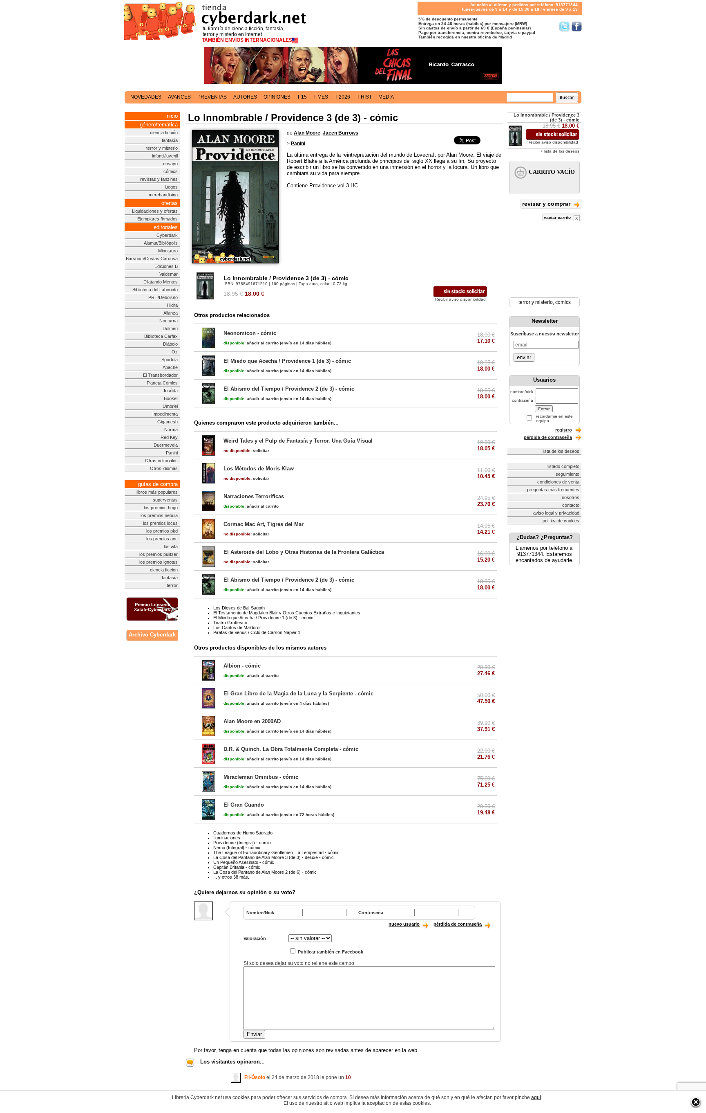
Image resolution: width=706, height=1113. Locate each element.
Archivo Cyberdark (152, 635)
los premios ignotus (158, 562)
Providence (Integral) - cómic (242, 842)
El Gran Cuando (243, 805)
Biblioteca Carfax (161, 336)
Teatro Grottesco (230, 622)
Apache (170, 367)
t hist (364, 97)
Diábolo (170, 344)
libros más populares (157, 492)
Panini (172, 452)
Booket (171, 398)
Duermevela (166, 445)
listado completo (563, 466)
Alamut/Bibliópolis (161, 243)
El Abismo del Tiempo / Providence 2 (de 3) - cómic (288, 389)
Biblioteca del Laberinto (155, 289)
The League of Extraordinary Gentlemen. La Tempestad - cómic (276, 852)
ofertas (169, 203)
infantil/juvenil (165, 155)
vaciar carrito (558, 217)
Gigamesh (167, 421)
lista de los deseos (561, 451)
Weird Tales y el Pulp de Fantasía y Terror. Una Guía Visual (298, 441)
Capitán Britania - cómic (236, 867)
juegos (171, 186)
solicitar (246, 450)
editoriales (166, 227)
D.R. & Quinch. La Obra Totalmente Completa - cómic (290, 749)
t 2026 (342, 97)
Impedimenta (165, 413)
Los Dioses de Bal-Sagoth (239, 607)
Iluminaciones (226, 837)
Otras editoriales (161, 460)
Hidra (172, 305)
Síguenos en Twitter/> (564, 26)
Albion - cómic (242, 666)
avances (179, 97)
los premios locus (160, 523)
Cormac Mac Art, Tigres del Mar (263, 524)
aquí (536, 1097)
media (386, 97)
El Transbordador (160, 375)
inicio (171, 116)
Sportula (169, 359)
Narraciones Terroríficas (253, 496)
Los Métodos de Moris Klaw (258, 468)
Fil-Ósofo (254, 1077)
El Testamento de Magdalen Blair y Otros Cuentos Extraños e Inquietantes (286, 612)
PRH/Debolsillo (163, 297)
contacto (570, 505)
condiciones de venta (558, 481)
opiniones (277, 97)
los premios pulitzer (158, 554)
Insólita (171, 390)
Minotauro (168, 250)
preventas (212, 97)
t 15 (302, 97)
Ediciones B (166, 266)
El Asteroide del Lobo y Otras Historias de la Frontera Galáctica (303, 552)
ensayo (170, 163)
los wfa (171, 546)
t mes (320, 97)
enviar (524, 357)
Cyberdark (167, 235)
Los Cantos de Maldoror (237, 627)
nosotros (570, 497)
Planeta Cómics (162, 382)
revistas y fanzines (159, 179)
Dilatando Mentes (160, 281)
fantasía (170, 140)
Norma (171, 429)
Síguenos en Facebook (577, 26)
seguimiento (567, 474)
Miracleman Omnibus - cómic (260, 777)
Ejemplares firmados (157, 218)
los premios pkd (162, 530)
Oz (175, 351)
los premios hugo (161, 507)
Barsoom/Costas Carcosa (152, 258)
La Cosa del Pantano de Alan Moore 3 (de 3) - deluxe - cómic (273, 857)
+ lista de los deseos (560, 151)
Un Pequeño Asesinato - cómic (243, 862)
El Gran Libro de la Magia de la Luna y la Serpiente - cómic (298, 693)
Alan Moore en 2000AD (252, 721)
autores (245, 97)
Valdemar (168, 274)
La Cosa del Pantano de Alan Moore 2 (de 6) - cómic (265, 872)
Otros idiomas (164, 468)
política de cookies (561, 520)
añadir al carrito (251, 343)
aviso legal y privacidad (556, 512)
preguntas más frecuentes (553, 489)
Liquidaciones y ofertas (155, 211)
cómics (170, 171)
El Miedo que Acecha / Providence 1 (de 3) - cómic (287, 361)
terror (172, 585)
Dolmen (170, 328)
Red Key (169, 437)
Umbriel (170, 406)
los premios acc (162, 538)
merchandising (163, 194)
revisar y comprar (547, 203)
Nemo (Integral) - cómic (236, 847)
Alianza (170, 312)
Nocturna (168, 320)
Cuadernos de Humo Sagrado (243, 832)
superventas (165, 499)
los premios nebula (159, 515)
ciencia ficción (164, 132)
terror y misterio (162, 148)
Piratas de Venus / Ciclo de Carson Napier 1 (256, 632)
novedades (145, 97)
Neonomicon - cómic (249, 333)
